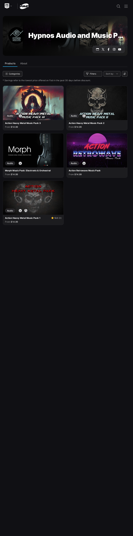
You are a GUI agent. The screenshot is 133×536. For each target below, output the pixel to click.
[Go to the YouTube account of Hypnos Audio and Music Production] (120, 49)
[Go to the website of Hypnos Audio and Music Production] (97, 49)
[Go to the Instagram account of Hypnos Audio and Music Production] (114, 49)
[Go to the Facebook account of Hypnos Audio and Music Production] (109, 49)
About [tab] (23, 63)
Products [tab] (10, 63)
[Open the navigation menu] (126, 6)
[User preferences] (124, 74)
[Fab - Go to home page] (24, 6)
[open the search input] (118, 6)
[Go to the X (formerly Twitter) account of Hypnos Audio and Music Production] (103, 49)
